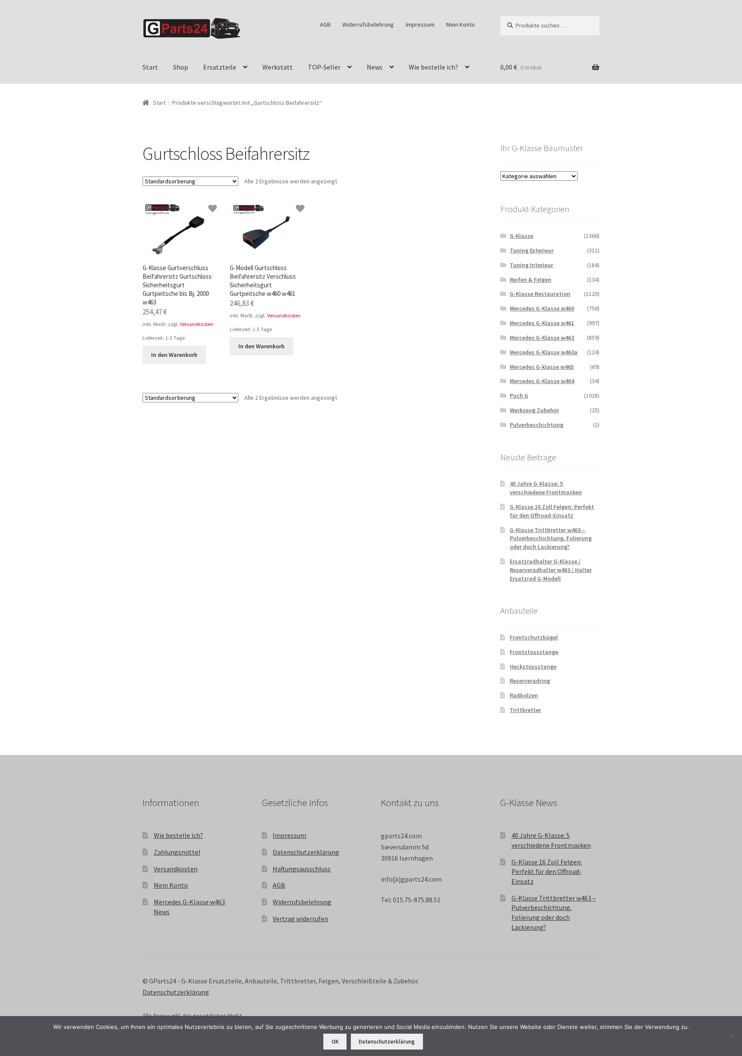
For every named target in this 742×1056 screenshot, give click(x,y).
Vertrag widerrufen (300, 918)
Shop (180, 67)
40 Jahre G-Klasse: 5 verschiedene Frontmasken (546, 488)
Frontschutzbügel (534, 637)
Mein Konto (460, 24)
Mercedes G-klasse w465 (542, 367)
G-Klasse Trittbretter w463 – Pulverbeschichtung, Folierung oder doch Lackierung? (551, 538)
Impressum (420, 24)
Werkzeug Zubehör (534, 410)
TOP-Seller (324, 67)
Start (150, 67)
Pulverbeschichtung (536, 425)
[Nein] (731, 1036)
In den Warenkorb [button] (174, 355)
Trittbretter (525, 710)
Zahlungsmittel (177, 852)
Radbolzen (524, 695)
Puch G (519, 395)
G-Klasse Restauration (540, 294)
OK (335, 1041)
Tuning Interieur (531, 265)
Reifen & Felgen (530, 279)
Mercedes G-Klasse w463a (544, 352)
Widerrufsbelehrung (368, 24)
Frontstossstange (534, 652)
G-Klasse (521, 236)
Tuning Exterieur (531, 250)
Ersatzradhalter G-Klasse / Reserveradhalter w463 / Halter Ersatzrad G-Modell (551, 569)
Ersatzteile (219, 67)
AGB (325, 24)
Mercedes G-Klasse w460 (542, 308)
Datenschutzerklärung (306, 852)
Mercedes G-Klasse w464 (542, 381)
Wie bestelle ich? (433, 67)
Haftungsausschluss (302, 868)
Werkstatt (277, 67)
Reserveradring (530, 681)
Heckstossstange (533, 666)
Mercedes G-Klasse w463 (542, 337)
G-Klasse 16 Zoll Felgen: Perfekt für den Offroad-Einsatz (552, 511)
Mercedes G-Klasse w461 (542, 323)
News (375, 67)
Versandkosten (196, 324)
